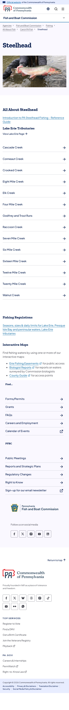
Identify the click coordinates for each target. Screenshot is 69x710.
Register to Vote (11, 623)
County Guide (20, 375)
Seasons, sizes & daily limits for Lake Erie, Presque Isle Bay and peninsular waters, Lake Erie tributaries (34, 329)
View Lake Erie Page (13, 133)
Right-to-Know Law (13, 671)
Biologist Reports (22, 367)
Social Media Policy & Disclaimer (27, 689)
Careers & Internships (14, 660)
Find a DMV (9, 629)
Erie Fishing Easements (25, 363)
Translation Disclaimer (48, 686)
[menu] (62, 9)
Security (6, 689)
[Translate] (48, 8)
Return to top (55, 560)
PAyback (7, 646)
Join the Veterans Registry (17, 640)
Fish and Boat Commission (20, 17)
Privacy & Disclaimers (26, 686)
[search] (56, 9)
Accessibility (8, 686)
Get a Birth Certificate (14, 634)
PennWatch (9, 666)
